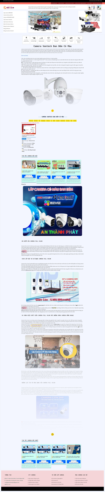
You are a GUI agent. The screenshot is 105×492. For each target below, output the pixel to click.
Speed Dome (63, 120)
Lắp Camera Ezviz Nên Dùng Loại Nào (43, 457)
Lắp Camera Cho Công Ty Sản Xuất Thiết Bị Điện (43, 172)
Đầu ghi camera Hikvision (9, 26)
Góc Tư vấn (89, 3)
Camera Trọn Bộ (61, 3)
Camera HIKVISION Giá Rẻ (9, 17)
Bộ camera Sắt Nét (79, 484)
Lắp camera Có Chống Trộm (57, 484)
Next (73, 22)
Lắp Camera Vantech (8, 19)
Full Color (48, 120)
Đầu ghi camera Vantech (9, 30)
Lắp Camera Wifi (54, 3)
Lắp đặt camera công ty (33, 482)
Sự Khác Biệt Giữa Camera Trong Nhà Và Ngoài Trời (74, 457)
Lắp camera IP (55, 480)
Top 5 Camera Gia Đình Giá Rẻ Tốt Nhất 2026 (59, 457)
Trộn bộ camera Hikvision (81, 478)
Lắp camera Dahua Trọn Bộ (81, 482)
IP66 (71, 120)
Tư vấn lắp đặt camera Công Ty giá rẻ (86, 27)
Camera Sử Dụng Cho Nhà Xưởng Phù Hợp (74, 172)
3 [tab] (54, 31)
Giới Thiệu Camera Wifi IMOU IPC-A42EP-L (28, 171)
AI (51, 120)
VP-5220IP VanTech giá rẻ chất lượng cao (28, 136)
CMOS (54, 120)
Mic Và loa (31, 120)
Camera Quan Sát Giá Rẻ (69, 3)
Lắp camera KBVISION (8, 12)
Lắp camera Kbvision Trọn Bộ (82, 480)
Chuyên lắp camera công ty (34, 480)
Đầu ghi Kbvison (7, 28)
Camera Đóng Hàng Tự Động (28, 457)
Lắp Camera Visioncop (8, 21)
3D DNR (75, 120)
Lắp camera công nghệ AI (57, 478)
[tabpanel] (52, 22)
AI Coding (67, 120)
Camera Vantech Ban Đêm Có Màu (53, 117)
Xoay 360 (57, 120)
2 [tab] (52, 31)
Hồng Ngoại (43, 120)
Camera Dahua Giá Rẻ (8, 15)
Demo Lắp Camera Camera (97, 3)
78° (39, 120)
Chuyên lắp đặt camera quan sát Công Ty (86, 16)
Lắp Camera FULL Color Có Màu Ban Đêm (30, 122)
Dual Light (35, 120)
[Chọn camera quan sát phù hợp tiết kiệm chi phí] (82, 40)
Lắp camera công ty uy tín (34, 478)
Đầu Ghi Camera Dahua (8, 24)
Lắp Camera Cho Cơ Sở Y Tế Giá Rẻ (59, 172)
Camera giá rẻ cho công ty (34, 484)
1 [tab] (50, 31)
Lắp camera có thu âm (56, 482)
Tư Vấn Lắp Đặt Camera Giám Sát (80, 3)
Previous (32, 22)
